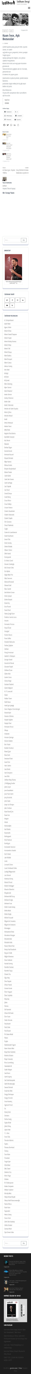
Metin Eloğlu (7, 914)
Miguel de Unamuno (10, 925)
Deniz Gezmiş (8, 543)
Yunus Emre (7, 1218)
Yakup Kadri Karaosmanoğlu (12, 1200)
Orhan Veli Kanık (8, 1013)
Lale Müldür (7, 857)
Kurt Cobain (7, 854)
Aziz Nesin (7, 440)
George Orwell (8, 659)
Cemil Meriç (7, 497)
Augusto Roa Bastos (10, 433)
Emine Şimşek (8, 596)
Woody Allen (7, 1193)
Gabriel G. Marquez (9, 656)
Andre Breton (8, 394)
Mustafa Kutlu (8, 942)
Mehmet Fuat (8, 903)
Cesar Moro (7, 500)
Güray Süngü (7, 681)
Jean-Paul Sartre (8, 794)
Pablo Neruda (8, 1020)
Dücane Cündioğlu (9, 564)
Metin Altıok (7, 910)
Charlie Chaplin (8, 518)
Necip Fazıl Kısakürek (10, 949)
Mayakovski (7, 893)
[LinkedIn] (22, 300)
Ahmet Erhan (7, 331)
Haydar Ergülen (8, 720)
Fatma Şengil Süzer (9, 613)
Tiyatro (6, 1144)
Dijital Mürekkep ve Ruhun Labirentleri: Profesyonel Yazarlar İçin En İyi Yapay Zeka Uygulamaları (18, 1272)
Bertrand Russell (8, 454)
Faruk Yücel (7, 610)
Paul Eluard (7, 1031)
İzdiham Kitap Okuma (10, 780)
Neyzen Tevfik (8, 953)
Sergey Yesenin (8, 1098)
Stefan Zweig (7, 1119)
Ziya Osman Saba (9, 1232)
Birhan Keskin (8, 465)
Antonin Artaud (8, 416)
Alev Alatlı (6, 370)
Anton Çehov (7, 412)
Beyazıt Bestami (8, 458)
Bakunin (6, 444)
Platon (6, 1038)
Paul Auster (7, 1024)
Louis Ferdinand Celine (10, 868)
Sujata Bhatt (7, 1122)
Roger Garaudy (8, 1059)
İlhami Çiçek (7, 751)
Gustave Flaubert (9, 684)
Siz (5, 1108)
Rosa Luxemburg (9, 1062)
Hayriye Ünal (7, 723)
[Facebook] (12, 300)
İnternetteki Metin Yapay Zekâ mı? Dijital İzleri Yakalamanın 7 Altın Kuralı (17, 1262)
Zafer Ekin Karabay (9, 1221)
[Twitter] (7, 300)
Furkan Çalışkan (8, 645)
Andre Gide (7, 401)
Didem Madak (8, 546)
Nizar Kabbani (8, 960)
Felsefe (6, 621)
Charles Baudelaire (9, 511)
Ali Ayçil (6, 373)
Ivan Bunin (7, 769)
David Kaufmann (8, 536)
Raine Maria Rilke (9, 1048)
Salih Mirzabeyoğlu (9, 1084)
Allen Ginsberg (8, 384)
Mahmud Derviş (8, 879)
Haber (6, 695)
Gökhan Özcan (8, 670)
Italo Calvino (7, 765)
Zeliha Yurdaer (8, 1225)
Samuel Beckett (8, 1087)
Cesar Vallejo (7, 504)
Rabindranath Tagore (10, 1045)
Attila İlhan (7, 430)
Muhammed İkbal (9, 932)
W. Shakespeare (8, 1183)
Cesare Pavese (8, 507)
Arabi (5, 419)
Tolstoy (6, 1151)
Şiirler (11, 31)
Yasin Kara (7, 1207)
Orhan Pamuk (8, 985)
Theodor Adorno (8, 1140)
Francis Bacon (8, 635)
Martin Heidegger (9, 886)
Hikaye (6, 730)
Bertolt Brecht (8, 451)
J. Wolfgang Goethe (9, 783)
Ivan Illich (6, 776)
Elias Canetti (7, 589)
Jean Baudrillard (8, 790)
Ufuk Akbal (7, 1165)
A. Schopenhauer (9, 320)
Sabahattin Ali (8, 1066)
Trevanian (7, 1158)
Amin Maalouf (8, 391)
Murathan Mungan (9, 935)
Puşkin (6, 1041)
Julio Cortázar (8, 808)
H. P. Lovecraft (8, 691)
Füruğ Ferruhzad (8, 652)
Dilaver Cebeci (8, 550)
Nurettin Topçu (8, 970)
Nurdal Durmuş (8, 963)
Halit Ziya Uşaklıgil (9, 705)
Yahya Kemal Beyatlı (9, 1197)
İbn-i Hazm (7, 744)
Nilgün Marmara (8, 956)
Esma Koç (7, 603)
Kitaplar (6, 818)
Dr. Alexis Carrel (8, 560)
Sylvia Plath (7, 1130)
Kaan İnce (5, 31)
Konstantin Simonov (9, 847)
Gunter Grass (8, 677)
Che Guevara (7, 522)
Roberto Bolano (8, 1055)
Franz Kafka (7, 638)
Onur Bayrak (7, 981)
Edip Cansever (8, 578)
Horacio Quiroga (8, 737)
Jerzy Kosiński (8, 797)
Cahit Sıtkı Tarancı (9, 479)
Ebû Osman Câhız (9, 568)
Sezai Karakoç (8, 1101)
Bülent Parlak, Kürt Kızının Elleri (8, 136)
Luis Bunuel (7, 875)
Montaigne (7, 928)
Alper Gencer (7, 387)
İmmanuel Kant (8, 758)
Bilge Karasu (7, 461)
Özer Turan (7, 1016)
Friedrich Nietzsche (9, 642)
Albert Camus (7, 362)
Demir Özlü (7, 539)
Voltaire (6, 1179)
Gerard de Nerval (9, 663)
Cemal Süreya (8, 493)
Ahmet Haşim (7, 338)
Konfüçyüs (7, 843)
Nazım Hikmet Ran (9, 946)
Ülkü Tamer (7, 1168)
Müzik (6, 822)
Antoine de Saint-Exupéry (11, 408)
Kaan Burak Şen (8, 811)
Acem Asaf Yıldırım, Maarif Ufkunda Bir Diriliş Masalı (9, 145)
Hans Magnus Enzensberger (12, 709)
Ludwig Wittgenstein (9, 872)
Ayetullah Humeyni (9, 437)
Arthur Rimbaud (8, 423)
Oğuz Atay (7, 978)
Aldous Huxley (8, 366)
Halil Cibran (7, 702)
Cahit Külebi (7, 476)
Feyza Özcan (7, 628)
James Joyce (7, 787)
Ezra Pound (7, 606)
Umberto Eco (7, 1172)
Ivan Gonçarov (8, 773)
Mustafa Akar (8, 939)
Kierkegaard (7, 836)
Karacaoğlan (7, 826)
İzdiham (6, 649)
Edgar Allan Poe (8, 575)
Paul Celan (7, 1027)
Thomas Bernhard (9, 1147)
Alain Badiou (7, 355)
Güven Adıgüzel (8, 688)
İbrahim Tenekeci (9, 748)
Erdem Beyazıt (8, 599)
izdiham (6, 43)
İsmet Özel (7, 762)
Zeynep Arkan (8, 1229)
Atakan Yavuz (7, 426)
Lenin (5, 861)
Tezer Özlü (7, 1137)
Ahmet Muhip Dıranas (10, 341)
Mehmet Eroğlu (8, 900)
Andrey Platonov (8, 398)
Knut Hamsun (8, 840)
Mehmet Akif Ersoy (9, 896)
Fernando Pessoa (9, 624)
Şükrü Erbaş (7, 1126)
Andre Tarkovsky (8, 405)
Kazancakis (7, 833)
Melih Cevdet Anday (9, 907)
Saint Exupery (8, 1077)
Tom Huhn (7, 1154)
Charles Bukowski (9, 514)
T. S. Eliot (6, 1133)
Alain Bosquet (8, 359)
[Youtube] (7, 305)
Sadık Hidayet (8, 1069)
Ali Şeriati (6, 380)
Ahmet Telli (7, 348)
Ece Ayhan (7, 571)
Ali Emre (6, 377)
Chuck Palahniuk (8, 525)
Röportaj (6, 999)
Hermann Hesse (8, 727)
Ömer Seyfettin (8, 995)
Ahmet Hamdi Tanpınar (10, 334)
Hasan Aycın (7, 712)
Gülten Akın (7, 674)
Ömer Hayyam (8, 992)
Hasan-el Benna (8, 716)
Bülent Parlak (8, 472)
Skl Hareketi (7, 1009)
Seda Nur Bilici (8, 1091)
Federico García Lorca (10, 617)
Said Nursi (7, 1073)
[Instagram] (17, 300)
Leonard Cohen (8, 864)
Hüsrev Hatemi (8, 741)
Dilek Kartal (7, 553)
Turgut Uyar (7, 1161)
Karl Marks (7, 829)
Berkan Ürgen (8, 447)
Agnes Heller (7, 327)
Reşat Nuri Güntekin (9, 1052)
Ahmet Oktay (7, 345)
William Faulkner (8, 1190)
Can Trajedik (7, 486)
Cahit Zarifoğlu (8, 483)
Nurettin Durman (9, 967)
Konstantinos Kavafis (10, 850)
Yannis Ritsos (8, 1204)
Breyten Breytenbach (10, 469)
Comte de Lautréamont (10, 532)
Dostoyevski (7, 557)
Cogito (6, 529)
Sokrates (6, 1115)
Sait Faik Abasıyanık (9, 1080)
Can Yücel (7, 490)
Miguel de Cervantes (10, 921)
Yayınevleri (7, 1211)
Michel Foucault (8, 917)
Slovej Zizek (7, 1112)
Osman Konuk (8, 988)
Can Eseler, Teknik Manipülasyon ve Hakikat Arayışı (17, 1281)
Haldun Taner (8, 698)
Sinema (6, 1006)
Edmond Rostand (9, 582)
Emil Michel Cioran (9, 592)
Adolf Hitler (7, 324)
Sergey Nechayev (9, 1094)
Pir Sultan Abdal (8, 1034)
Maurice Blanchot (9, 889)
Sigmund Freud (8, 1105)
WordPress (7, 1368)
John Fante (7, 801)
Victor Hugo (7, 1175)
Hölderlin (6, 734)
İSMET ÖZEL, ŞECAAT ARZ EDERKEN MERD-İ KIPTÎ (8, 156)
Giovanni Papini (8, 666)
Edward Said (7, 585)
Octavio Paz (7, 974)
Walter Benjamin (8, 1186)
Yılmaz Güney (7, 1214)
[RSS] (12, 305)
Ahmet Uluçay (8, 352)
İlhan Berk (7, 755)
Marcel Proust (8, 882)
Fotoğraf (6, 631)
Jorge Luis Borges (9, 804)
